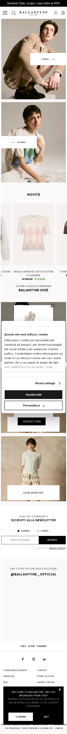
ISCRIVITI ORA (32, 421)
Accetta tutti (34, 394)
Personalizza (31, 405)
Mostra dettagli (45, 383)
